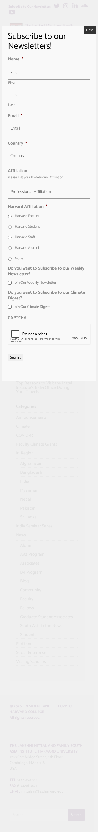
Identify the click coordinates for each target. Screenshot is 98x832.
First (11, 83)
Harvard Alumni (27, 248)
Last (11, 105)
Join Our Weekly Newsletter (35, 283)
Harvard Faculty (27, 216)
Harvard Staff (25, 237)
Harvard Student (27, 227)
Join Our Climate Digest (32, 307)
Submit (15, 357)
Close (89, 30)
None (19, 258)
